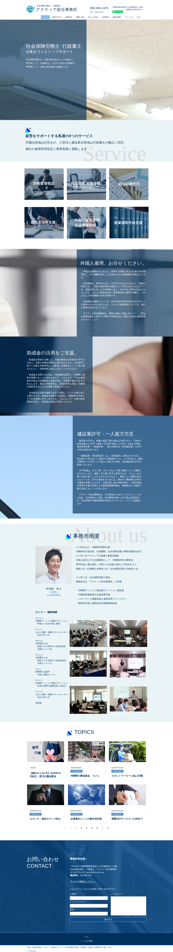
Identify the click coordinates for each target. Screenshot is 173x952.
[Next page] (102, 828)
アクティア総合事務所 (56, 9)
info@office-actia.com (95, 872)
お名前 (73, 894)
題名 (72, 910)
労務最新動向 (76, 771)
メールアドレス (77, 902)
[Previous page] (70, 828)
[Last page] (107, 828)
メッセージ (116, 894)
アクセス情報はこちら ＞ (83, 881)
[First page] (65, 828)
